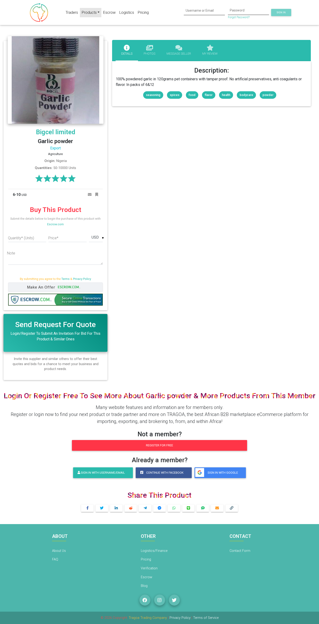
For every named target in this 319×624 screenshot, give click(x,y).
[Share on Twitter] (102, 508)
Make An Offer (41, 287)
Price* (53, 238)
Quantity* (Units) (21, 238)
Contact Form (240, 551)
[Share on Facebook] (87, 508)
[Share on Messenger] (159, 508)
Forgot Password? (239, 17)
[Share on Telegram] (145, 508)
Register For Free (159, 445)
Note (11, 253)
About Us (59, 551)
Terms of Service (206, 618)
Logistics (126, 12)
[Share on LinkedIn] (116, 508)
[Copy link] (231, 508)
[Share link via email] (217, 508)
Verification (149, 568)
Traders (72, 12)
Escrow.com (55, 224)
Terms (65, 279)
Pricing (143, 12)
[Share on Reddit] (130, 508)
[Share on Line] (188, 508)
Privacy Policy (82, 279)
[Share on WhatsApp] (174, 508)
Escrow (109, 12)
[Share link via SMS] (202, 508)
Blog (144, 586)
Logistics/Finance (154, 551)
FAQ (55, 559)
